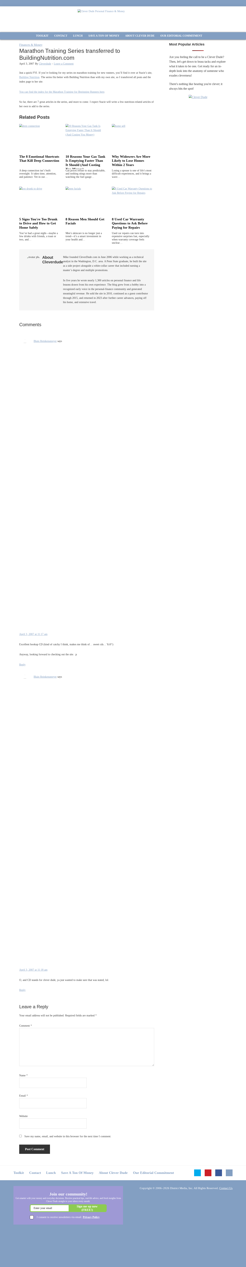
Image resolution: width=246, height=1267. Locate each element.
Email (23, 1095)
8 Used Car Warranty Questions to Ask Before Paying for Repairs (130, 223)
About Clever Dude (113, 1173)
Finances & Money (30, 44)
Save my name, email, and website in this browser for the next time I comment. (67, 1136)
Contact (35, 1173)
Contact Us (226, 1188)
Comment (25, 1025)
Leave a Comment (64, 63)
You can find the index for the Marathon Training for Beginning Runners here (61, 91)
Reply (22, 664)
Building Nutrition (29, 77)
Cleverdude (45, 63)
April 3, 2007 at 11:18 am (33, 969)
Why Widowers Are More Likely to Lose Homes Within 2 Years (131, 161)
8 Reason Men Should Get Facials (85, 221)
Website (23, 1116)
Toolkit (18, 1173)
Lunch (51, 1173)
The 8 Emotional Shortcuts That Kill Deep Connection (39, 159)
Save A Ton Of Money (77, 1173)
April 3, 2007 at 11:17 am (33, 634)
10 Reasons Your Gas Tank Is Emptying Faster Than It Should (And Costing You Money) (85, 163)
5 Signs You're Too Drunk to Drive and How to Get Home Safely (38, 223)
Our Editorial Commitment (153, 1173)
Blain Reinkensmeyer (45, 341)
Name (23, 1075)
